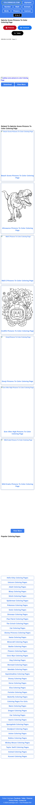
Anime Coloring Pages (17, 733)
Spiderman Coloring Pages (17, 601)
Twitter (19, 33)
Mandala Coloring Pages (17, 669)
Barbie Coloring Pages (17, 646)
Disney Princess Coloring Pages (17, 633)
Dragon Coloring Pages (17, 711)
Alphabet (27, 2)
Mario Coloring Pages (17, 706)
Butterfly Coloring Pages (17, 697)
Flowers (16, 11)
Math (17, 7)
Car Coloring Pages (17, 715)
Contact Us (22, 800)
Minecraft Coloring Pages (17, 642)
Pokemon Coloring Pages (17, 605)
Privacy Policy (13, 800)
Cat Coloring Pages (17, 628)
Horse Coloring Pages (17, 683)
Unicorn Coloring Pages (17, 582)
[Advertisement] (17, 58)
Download (8, 84)
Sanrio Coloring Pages (17, 720)
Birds (6, 11)
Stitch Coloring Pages (17, 596)
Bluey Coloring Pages (17, 591)
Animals (27, 7)
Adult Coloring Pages (17, 587)
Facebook (26, 27)
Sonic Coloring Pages (17, 610)
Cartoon (27, 11)
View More (21, 84)
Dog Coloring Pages (17, 660)
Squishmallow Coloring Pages (17, 674)
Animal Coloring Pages (17, 752)
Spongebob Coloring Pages (17, 724)
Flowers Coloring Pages (17, 651)
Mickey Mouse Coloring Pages (17, 743)
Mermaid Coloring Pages (17, 665)
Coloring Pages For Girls (17, 701)
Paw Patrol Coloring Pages (17, 619)
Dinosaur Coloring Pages (17, 614)
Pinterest (11, 27)
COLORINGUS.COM (12, 2)
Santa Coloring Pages (17, 637)
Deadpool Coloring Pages (17, 729)
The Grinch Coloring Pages (17, 624)
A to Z (17, 15)
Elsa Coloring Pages (17, 688)
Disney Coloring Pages (17, 679)
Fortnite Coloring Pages (17, 692)
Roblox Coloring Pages (17, 738)
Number (7, 7)
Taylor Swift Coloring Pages (17, 747)
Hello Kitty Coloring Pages (17, 578)
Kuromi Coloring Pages (17, 756)
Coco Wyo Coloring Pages (17, 656)
